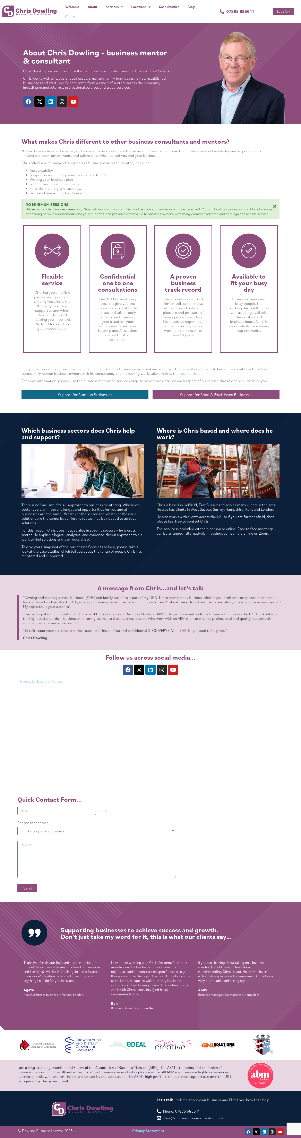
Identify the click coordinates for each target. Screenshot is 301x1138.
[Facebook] (28, 101)
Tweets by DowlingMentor (41, 681)
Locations (138, 7)
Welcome (72, 7)
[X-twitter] (39, 101)
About (92, 7)
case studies (189, 373)
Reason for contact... (34, 823)
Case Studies (169, 7)
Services (112, 7)
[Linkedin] (51, 101)
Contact (71, 16)
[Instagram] (62, 101)
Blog (191, 7)
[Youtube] (73, 101)
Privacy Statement (148, 1130)
